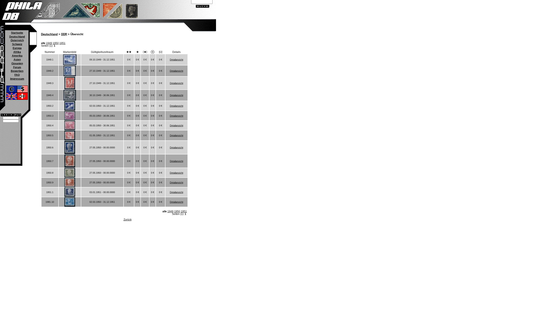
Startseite (17, 33)
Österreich (17, 40)
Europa (17, 48)
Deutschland (17, 36)
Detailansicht (176, 59)
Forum (17, 67)
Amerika (17, 55)
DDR (64, 34)
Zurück (128, 219)
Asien (17, 59)
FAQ (17, 75)
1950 (56, 43)
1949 (49, 43)
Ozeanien (17, 63)
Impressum (17, 79)
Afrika (17, 52)
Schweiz (17, 44)
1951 (62, 43)
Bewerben (17, 71)
